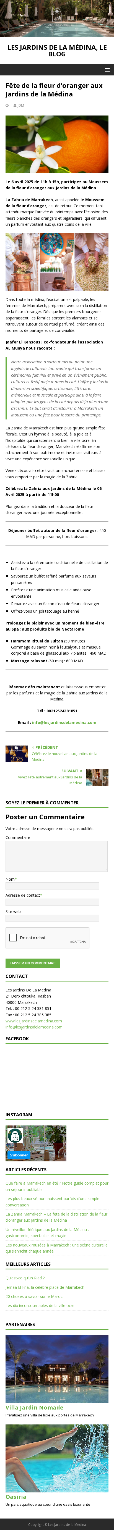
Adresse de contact (23, 895)
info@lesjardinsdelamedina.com (34, 1027)
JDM (21, 105)
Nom (10, 879)
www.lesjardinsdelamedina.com (34, 1021)
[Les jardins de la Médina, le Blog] (57, 33)
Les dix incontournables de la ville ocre (40, 1305)
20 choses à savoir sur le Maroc (34, 1296)
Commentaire (18, 837)
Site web (13, 911)
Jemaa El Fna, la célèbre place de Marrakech (45, 1287)
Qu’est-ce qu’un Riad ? (25, 1277)
